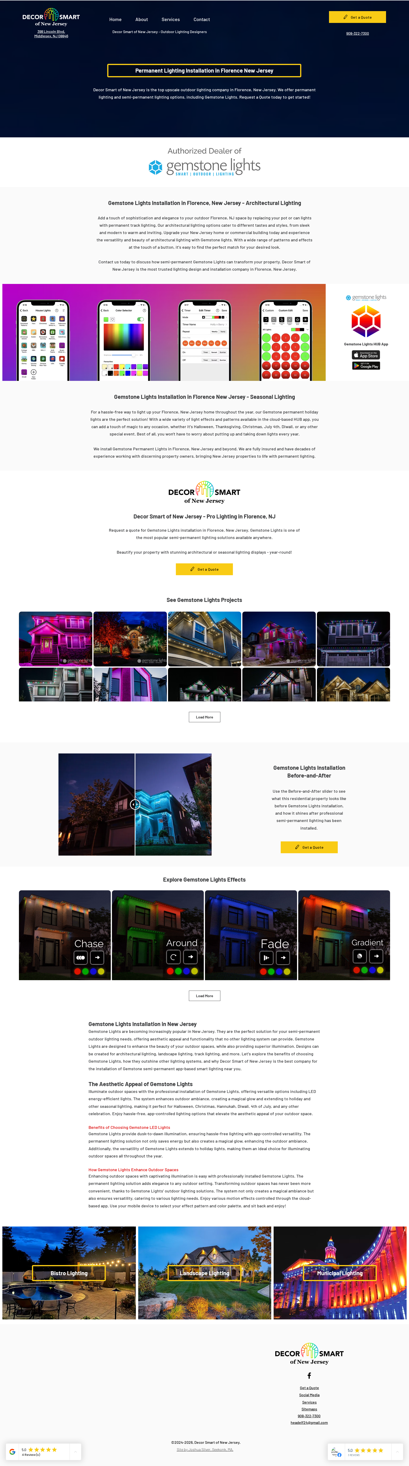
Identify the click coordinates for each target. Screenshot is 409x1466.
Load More (204, 717)
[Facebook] (309, 1375)
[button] (142, 17)
